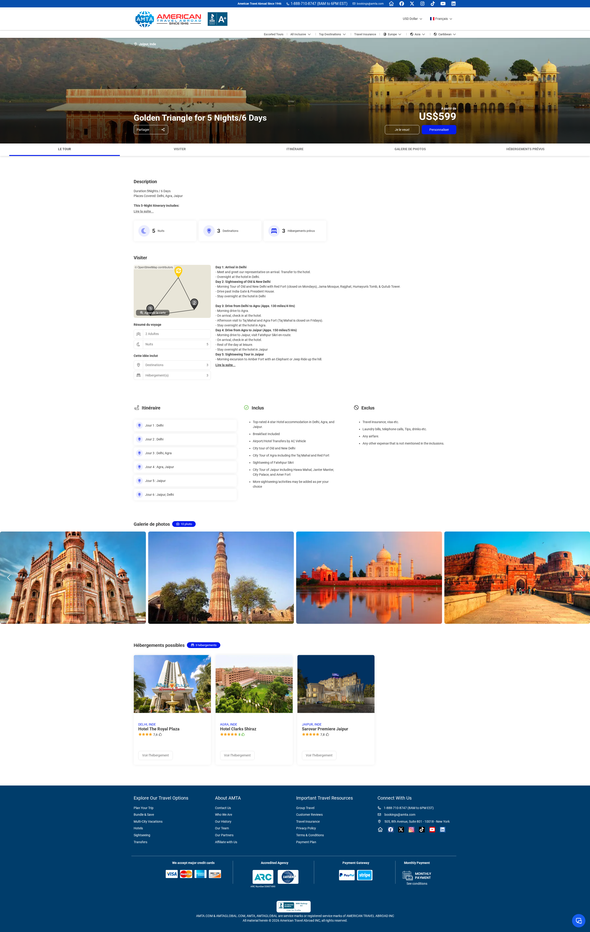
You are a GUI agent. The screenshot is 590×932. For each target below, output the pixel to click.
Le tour (64, 149)
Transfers (140, 842)
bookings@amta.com (370, 3)
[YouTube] (443, 3)
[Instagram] (422, 3)
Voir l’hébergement (155, 755)
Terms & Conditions (310, 835)
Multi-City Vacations (148, 821)
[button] (4, 149)
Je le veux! (402, 129)
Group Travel (305, 808)
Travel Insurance (308, 821)
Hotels (138, 828)
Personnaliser (439, 129)
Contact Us (223, 808)
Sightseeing (142, 835)
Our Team (222, 828)
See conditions (417, 883)
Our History (223, 821)
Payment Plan (306, 842)
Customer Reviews (309, 814)
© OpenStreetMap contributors (154, 267)
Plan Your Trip (143, 808)
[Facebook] (401, 3)
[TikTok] (433, 3)
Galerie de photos (410, 149)
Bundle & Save (144, 814)
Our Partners (224, 835)
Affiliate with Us (226, 842)
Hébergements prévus (525, 149)
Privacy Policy (306, 828)
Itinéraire (295, 149)
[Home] (391, 3)
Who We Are (223, 814)
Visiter (180, 149)
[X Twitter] (412, 3)
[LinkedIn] (453, 3)
